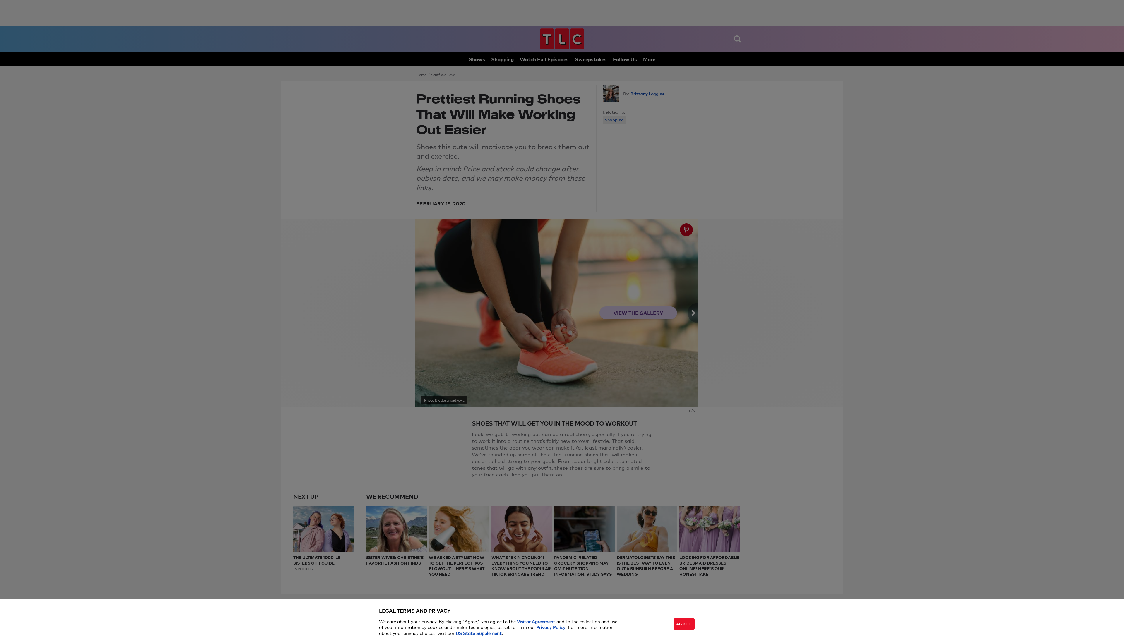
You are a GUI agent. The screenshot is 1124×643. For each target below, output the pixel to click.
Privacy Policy (551, 627)
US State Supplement (479, 633)
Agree (683, 623)
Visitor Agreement (536, 621)
